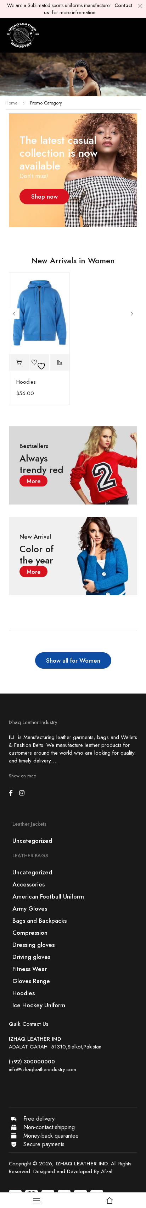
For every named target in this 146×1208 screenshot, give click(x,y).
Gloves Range (31, 981)
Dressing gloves (33, 944)
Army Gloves (29, 908)
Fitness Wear (29, 969)
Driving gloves (31, 957)
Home (11, 102)
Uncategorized (32, 840)
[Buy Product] (19, 362)
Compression (29, 932)
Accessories (28, 884)
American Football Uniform (48, 896)
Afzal (106, 1171)
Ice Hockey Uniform (38, 1005)
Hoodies (26, 382)
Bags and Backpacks (39, 920)
